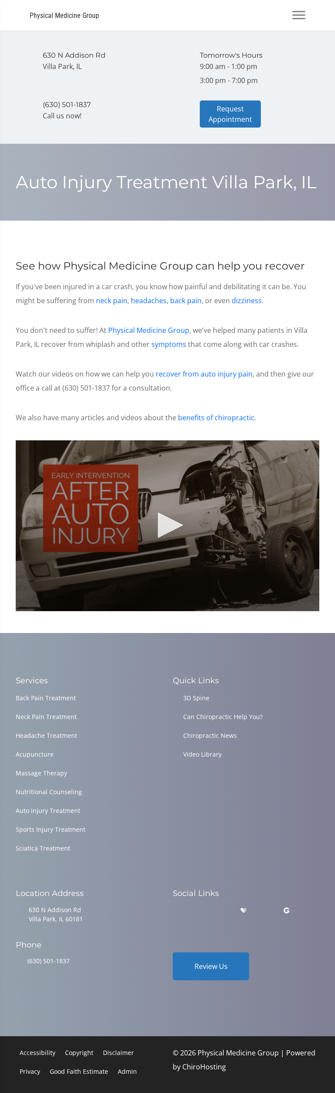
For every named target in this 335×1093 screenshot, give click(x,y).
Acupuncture (35, 754)
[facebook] (199, 910)
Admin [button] (127, 1071)
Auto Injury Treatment (48, 810)
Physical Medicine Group (148, 330)
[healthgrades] (243, 910)
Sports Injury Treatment (50, 829)
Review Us (211, 966)
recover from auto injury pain (204, 374)
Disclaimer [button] (118, 1052)
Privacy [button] (30, 1071)
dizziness (247, 300)
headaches (149, 300)
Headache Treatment (46, 735)
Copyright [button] (79, 1052)
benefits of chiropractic (216, 417)
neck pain (111, 300)
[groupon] (287, 910)
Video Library (202, 754)
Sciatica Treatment (43, 848)
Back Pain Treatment (46, 698)
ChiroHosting (204, 1067)
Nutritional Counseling (49, 792)
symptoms (168, 344)
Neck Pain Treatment (46, 717)
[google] (177, 910)
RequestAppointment (230, 114)
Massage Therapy (41, 773)
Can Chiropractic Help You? (223, 717)
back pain (186, 300)
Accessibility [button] (37, 1052)
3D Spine (196, 698)
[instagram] (222, 910)
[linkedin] (265, 910)
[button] (167, 525)
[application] (167, 526)
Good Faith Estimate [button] (79, 1071)
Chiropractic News (210, 735)
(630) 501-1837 (48, 961)
